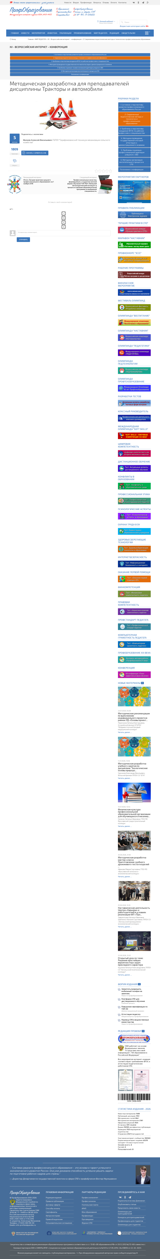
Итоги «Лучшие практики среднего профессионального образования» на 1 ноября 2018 (38, 181)
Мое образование (89, 1212)
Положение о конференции (80, 74)
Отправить (23, 240)
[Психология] (134, 516)
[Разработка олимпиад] (134, 307)
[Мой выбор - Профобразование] (134, 274)
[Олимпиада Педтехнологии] (134, 370)
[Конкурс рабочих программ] (134, 259)
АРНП (84, 1208)
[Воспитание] (134, 322)
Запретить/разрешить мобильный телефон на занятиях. (131, 991)
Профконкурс (87, 1216)
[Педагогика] (134, 352)
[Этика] (134, 501)
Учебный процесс (128, 1003)
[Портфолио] (134, 593)
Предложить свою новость (129, 1208)
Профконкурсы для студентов (130, 1221)
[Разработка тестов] (134, 403)
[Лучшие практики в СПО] (134, 229)
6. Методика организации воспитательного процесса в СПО (80, 71)
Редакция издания (53, 1197)
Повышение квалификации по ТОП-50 (134, 1007)
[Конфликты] (134, 486)
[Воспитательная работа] (134, 292)
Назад (13, 39)
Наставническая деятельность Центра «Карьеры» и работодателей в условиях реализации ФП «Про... (134, 911)
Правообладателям (54, 1219)
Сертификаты (51, 1212)
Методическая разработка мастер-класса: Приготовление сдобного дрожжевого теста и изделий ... (133, 862)
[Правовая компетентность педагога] (134, 611)
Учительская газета (90, 1205)
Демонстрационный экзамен (132, 1011)
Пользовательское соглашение (59, 1223)
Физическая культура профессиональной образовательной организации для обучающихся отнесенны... (134, 813)
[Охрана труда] (134, 531)
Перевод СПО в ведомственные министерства (135, 1021)
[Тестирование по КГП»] (134, 644)
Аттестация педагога (130, 1014)
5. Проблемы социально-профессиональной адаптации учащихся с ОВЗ (80, 68)
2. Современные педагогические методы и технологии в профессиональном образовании (80, 58)
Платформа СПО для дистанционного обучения (133, 1000)
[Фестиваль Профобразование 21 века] (134, 659)
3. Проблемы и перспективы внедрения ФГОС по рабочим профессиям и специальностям (80, 61)
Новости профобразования (132, 996)
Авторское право (53, 1216)
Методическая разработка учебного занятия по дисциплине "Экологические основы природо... (133, 767)
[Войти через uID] (63, 213)
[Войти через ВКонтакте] (63, 218)
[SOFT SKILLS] (134, 435)
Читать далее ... (125, 732)
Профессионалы (89, 1201)
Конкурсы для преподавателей (131, 1217)
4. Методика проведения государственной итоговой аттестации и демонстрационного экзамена (80, 64)
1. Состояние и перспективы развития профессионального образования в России (80, 54)
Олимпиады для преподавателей (125, 1213)
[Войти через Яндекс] (63, 222)
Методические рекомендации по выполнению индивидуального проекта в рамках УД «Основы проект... (134, 717)
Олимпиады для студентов (129, 1225)
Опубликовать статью (127, 1204)
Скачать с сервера (36, 153)
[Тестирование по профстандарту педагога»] (134, 626)
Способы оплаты (53, 1208)
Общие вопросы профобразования (134, 1016)
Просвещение (87, 1219)
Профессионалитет (90, 1197)
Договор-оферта (53, 1205)
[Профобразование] (134, 214)
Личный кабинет (106, 21)
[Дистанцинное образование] (134, 453)
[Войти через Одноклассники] (63, 227)
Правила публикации (55, 1201)
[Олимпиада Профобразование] (134, 388)
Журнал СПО (87, 1223)
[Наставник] (134, 244)
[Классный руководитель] (134, 418)
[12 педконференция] (134, 674)
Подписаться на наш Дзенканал (131, 1201)
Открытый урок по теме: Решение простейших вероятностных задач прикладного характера (130, 961)
